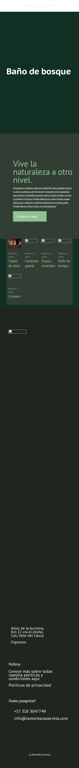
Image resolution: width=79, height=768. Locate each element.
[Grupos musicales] (47, 243)
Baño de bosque (64, 263)
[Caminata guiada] (31, 243)
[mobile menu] (74, 5)
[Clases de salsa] (14, 243)
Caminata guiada (31, 263)
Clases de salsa (14, 263)
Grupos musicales (48, 263)
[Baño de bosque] (64, 243)
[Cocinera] (14, 279)
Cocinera (14, 296)
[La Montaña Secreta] (39, 6)
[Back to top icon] (39, 747)
